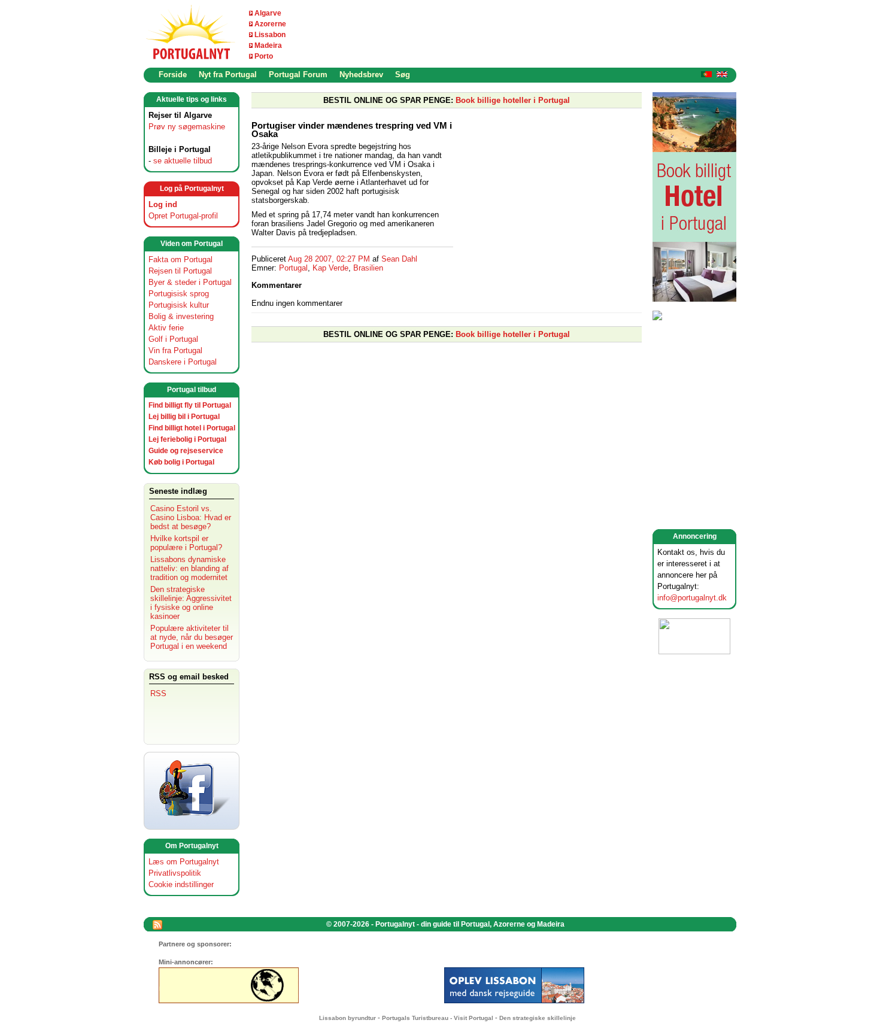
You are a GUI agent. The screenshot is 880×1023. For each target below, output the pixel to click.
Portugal (293, 267)
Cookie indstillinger (181, 884)
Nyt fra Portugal (228, 74)
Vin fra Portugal (175, 350)
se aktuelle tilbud (182, 160)
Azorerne (270, 24)
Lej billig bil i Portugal (184, 416)
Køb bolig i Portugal (181, 462)
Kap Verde (330, 267)
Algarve (267, 13)
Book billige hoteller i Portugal (513, 100)
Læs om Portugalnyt (183, 861)
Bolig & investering (181, 316)
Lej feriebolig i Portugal (187, 439)
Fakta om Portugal (180, 259)
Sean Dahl (399, 258)
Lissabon (270, 35)
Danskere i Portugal (182, 361)
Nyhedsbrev (361, 74)
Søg (402, 74)
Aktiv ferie (166, 327)
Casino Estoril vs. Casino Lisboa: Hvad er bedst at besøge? (190, 517)
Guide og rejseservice (185, 451)
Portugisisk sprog (178, 293)
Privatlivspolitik (174, 873)
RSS (158, 693)
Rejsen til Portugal (180, 270)
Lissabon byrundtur (347, 1018)
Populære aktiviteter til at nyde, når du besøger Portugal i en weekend (191, 637)
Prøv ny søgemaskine (186, 126)
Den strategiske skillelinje (537, 1018)
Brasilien (368, 267)
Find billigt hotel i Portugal (191, 428)
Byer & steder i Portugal (190, 282)
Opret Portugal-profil (183, 215)
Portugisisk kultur (178, 304)
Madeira (268, 45)
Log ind (162, 204)
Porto (263, 56)
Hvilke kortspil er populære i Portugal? (186, 543)
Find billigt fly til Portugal (189, 405)
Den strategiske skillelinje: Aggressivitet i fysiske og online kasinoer (191, 603)
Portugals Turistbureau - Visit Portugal (437, 1018)
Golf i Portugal (173, 339)
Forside (173, 74)
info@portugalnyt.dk (692, 597)
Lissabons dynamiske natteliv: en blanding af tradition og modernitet (189, 568)
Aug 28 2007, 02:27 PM (329, 258)
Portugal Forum (298, 74)
